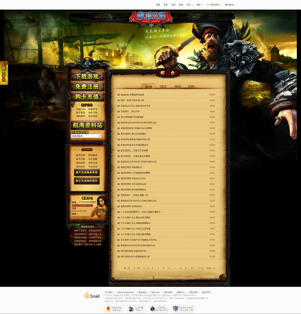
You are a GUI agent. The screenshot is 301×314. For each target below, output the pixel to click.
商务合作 (155, 292)
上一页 (136, 268)
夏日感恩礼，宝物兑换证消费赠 (135, 156)
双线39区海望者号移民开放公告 (135, 139)
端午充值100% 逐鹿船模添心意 (135, 256)
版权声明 (206, 292)
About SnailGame (125, 292)
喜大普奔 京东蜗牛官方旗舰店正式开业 (139, 240)
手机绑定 (92, 166)
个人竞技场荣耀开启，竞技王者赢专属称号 (140, 212)
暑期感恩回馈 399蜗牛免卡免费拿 (136, 128)
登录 (166, 4)
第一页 (127, 268)
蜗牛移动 (229, 4)
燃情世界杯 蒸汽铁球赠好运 (133, 189)
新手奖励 (80, 112)
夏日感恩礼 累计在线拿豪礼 (133, 134)
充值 (173, 4)
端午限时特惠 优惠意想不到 (133, 251)
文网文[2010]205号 (114, 298)
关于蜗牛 (109, 292)
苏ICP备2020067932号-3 (155, 298)
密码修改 (92, 155)
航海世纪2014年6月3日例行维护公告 (138, 245)
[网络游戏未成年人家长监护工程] (183, 309)
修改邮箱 (80, 163)
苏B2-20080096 (176, 298)
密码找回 (80, 166)
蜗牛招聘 (168, 292)
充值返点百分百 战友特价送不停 (135, 106)
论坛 (189, 4)
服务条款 (142, 292)
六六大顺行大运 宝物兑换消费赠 (135, 234)
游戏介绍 (80, 109)
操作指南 (92, 116)
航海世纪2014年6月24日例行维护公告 (138, 122)
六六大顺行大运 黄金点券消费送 (135, 217)
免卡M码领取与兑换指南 (132, 117)
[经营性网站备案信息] (114, 309)
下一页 (200, 268)
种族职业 (92, 109)
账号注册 (80, 155)
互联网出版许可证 (133, 298)
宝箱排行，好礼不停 (130, 111)
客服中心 (181, 292)
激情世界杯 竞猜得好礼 (131, 206)
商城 (181, 4)
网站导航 (193, 292)
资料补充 (92, 163)
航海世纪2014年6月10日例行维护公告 (138, 201)
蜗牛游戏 (73, 5)
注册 (158, 4)
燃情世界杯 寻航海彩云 (131, 167)
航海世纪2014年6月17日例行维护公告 (138, 161)
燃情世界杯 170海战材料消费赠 (135, 173)
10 (192, 268)
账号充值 (80, 159)
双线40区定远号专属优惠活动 (134, 145)
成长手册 (92, 112)
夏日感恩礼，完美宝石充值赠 (134, 150)
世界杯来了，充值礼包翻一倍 (134, 195)
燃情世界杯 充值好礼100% (133, 178)
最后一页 (211, 268)
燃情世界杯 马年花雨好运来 (133, 184)
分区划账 (92, 159)
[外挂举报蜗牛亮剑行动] (158, 309)
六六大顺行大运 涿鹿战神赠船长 (135, 223)
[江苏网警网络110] (136, 309)
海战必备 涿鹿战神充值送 (132, 95)
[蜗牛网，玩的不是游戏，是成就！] (91, 295)
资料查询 (80, 116)
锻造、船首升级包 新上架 (132, 100)
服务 (199, 4)
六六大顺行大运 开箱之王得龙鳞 (135, 228)
